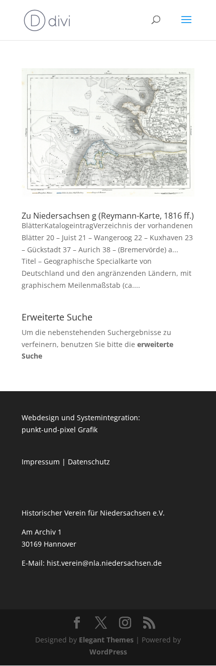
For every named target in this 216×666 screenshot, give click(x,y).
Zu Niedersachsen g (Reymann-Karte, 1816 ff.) (108, 215)
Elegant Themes (106, 639)
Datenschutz (89, 461)
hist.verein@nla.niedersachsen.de (105, 563)
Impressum (41, 461)
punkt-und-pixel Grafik (59, 429)
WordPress (108, 651)
